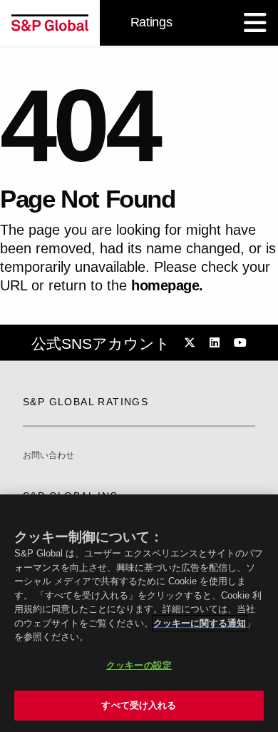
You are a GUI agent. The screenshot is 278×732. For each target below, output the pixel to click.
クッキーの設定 (139, 665)
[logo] (49, 23)
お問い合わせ (48, 455)
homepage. (167, 285)
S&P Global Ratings (85, 401)
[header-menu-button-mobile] (255, 23)
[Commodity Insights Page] (191, 343)
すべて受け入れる (138, 705)
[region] (139, 613)
